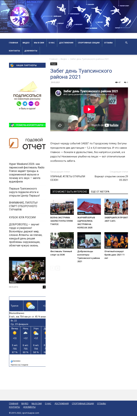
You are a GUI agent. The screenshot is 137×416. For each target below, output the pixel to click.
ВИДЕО (26, 42)
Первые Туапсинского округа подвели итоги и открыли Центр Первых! (24, 192)
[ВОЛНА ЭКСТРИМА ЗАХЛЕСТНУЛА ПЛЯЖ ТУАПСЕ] (62, 207)
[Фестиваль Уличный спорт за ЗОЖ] (62, 240)
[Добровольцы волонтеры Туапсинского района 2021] (89, 240)
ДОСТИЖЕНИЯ (66, 42)
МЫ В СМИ (39, 42)
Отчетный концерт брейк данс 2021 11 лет (114, 254)
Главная (53, 59)
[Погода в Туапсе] (16, 360)
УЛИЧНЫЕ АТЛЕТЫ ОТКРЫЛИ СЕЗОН (67, 178)
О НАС (52, 42)
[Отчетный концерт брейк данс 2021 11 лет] (116, 240)
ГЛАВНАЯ (13, 42)
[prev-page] (52, 268)
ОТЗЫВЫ (108, 42)
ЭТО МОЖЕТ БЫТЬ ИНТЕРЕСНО (69, 191)
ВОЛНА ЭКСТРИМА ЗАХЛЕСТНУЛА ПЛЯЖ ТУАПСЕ (61, 220)
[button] (126, 42)
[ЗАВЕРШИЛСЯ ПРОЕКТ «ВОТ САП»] (116, 207)
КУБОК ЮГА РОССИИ (22, 217)
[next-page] (58, 268)
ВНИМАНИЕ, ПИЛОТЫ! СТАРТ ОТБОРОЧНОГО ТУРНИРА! (23, 206)
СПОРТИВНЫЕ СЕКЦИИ (89, 42)
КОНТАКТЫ (14, 50)
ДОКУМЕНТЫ (30, 50)
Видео (64, 59)
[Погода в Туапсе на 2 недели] (19, 364)
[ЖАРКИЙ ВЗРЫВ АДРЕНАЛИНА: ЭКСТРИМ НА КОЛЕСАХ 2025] (89, 207)
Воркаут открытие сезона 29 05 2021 (111, 178)
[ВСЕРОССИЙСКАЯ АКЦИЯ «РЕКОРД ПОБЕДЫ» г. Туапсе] (27, 270)
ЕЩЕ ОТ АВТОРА (100, 191)
